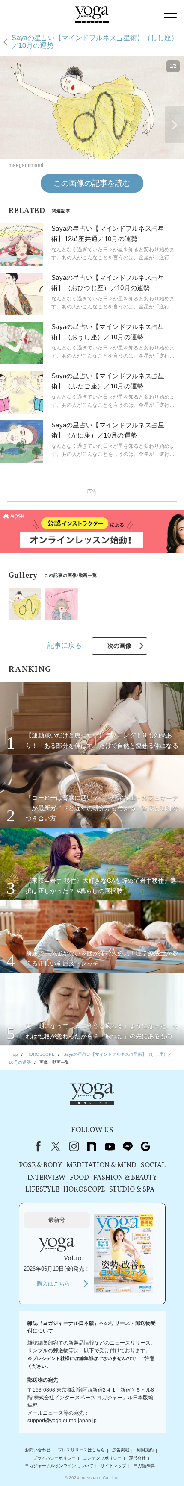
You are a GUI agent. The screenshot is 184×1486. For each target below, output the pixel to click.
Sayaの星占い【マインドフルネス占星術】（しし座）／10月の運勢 (95, 41)
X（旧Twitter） (55, 1146)
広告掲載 (120, 1450)
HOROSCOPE (84, 1190)
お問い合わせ (37, 1450)
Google (145, 1146)
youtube (109, 1146)
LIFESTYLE (42, 1190)
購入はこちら (53, 1283)
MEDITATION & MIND (101, 1165)
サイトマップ (113, 1465)
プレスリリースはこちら (81, 1450)
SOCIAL (153, 1165)
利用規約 (145, 1450)
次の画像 (119, 645)
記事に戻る (64, 645)
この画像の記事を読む (92, 183)
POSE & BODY (40, 1165)
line (127, 1146)
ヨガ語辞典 (144, 1465)
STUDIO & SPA (131, 1190)
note (91, 1146)
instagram (73, 1146)
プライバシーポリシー (54, 1458)
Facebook (36, 1146)
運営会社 (137, 1458)
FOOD (79, 1178)
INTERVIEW (46, 1178)
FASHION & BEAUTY (125, 1178)
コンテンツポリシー (102, 1458)
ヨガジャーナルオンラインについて (59, 1465)
